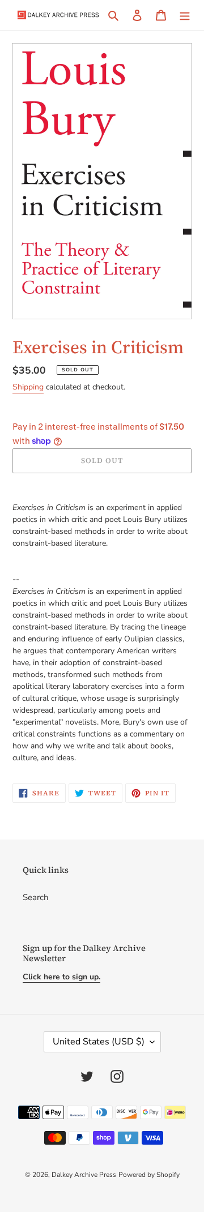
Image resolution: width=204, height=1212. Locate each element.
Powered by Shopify (149, 1174)
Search (36, 897)
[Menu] (185, 15)
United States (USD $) (98, 1041)
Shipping (28, 387)
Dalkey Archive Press (84, 1174)
